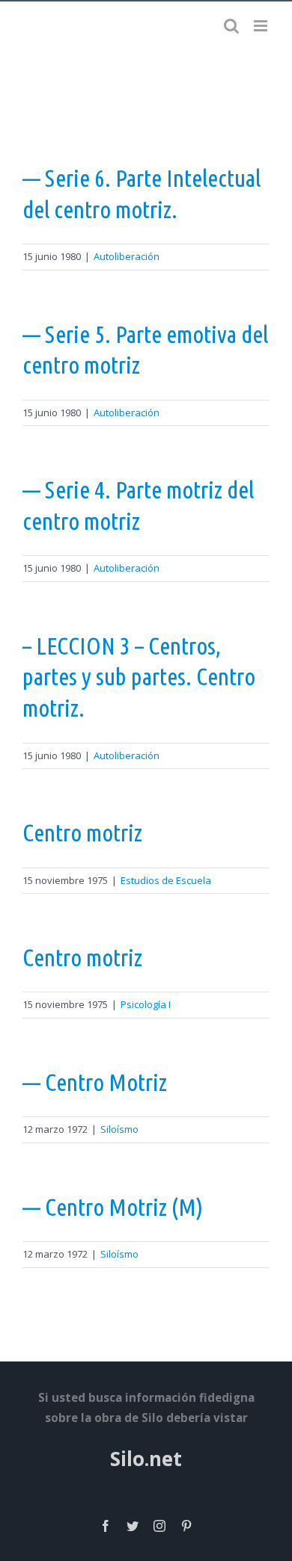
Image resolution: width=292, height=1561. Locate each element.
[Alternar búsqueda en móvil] (231, 26)
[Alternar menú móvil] (262, 26)
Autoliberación (126, 256)
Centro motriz (82, 832)
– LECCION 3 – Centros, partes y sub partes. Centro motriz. (138, 676)
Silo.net (146, 1458)
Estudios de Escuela (166, 880)
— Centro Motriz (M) (112, 1206)
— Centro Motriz (94, 1082)
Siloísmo (119, 1129)
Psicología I (146, 1004)
